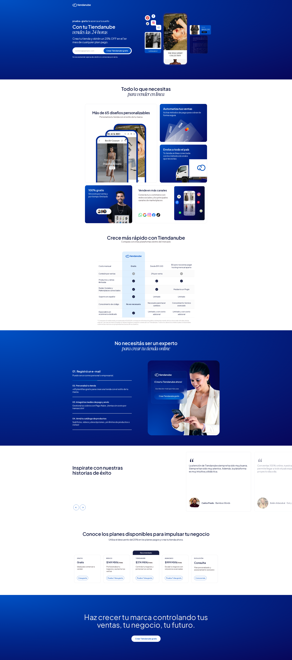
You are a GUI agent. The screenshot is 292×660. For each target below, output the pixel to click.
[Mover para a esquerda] (76, 507)
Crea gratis (82, 578)
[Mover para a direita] (83, 507)
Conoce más (200, 578)
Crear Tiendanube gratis (146, 638)
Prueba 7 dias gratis (115, 578)
